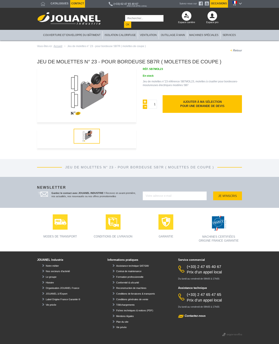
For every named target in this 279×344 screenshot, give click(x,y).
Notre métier (52, 265)
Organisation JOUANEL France (62, 288)
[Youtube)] (207, 3)
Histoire (50, 282)
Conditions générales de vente (132, 299)
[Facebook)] (201, 3)
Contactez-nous (195, 315)
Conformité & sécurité (127, 282)
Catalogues (59, 3)
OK (127, 24)
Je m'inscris (227, 196)
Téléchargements (125, 304)
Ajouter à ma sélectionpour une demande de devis (202, 104)
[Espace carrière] (186, 17)
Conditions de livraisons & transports (135, 293)
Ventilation (148, 35)
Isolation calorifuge (120, 35)
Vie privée (51, 304)
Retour (237, 50)
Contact (77, 3)
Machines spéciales (203, 35)
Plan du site (122, 321)
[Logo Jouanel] (69, 18)
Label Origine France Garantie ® (63, 299)
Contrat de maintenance (128, 271)
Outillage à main (173, 35)
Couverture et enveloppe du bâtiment (71, 35)
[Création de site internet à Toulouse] (232, 334)
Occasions (219, 3)
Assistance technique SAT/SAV (132, 265)
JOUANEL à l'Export (56, 293)
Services (229, 35)
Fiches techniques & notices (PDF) (134, 310)
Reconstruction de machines (131, 288)
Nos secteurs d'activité (58, 271)
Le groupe (51, 277)
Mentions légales (125, 316)
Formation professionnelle (129, 277)
